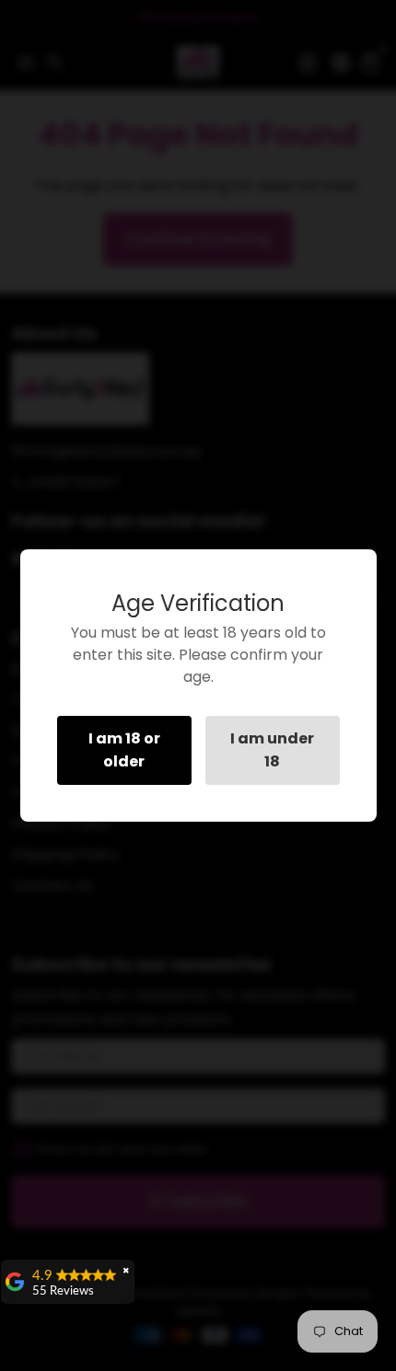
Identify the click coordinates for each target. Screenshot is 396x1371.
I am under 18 (272, 750)
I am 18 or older (124, 750)
